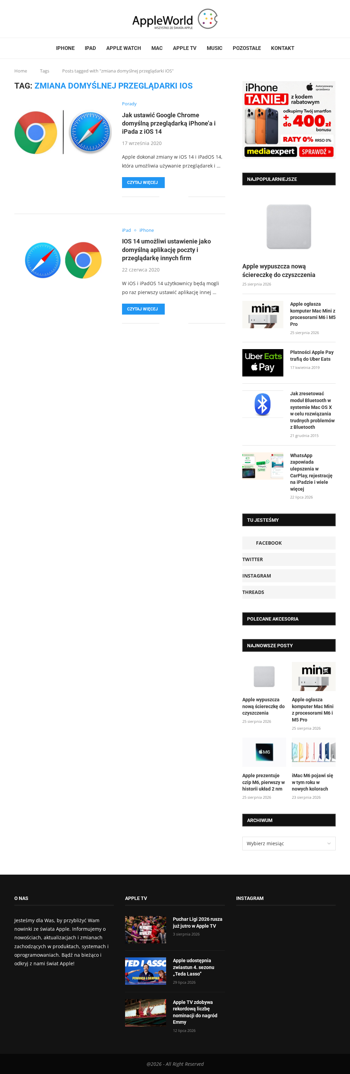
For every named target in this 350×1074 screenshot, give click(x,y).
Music (215, 48)
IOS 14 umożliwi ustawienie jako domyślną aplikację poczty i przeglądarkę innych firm (166, 250)
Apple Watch (123, 48)
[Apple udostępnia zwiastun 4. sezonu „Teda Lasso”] (145, 971)
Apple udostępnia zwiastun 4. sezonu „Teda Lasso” (193, 967)
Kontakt (282, 48)
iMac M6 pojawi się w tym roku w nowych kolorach (312, 782)
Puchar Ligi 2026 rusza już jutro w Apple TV (198, 922)
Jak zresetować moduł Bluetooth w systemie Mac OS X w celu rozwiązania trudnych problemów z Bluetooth (312, 410)
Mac (157, 48)
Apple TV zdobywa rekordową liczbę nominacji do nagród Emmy (195, 1012)
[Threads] (31, 18)
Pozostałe (247, 48)
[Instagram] (27, 18)
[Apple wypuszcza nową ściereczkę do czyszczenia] (289, 227)
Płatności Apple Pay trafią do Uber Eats (312, 355)
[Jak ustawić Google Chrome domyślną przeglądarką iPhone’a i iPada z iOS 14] (63, 133)
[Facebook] (17, 18)
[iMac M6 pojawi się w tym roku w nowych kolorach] (314, 752)
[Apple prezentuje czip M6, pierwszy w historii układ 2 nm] (264, 752)
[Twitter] (23, 18)
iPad (90, 48)
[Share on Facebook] (169, 197)
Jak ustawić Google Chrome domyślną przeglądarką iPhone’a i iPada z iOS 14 (169, 123)
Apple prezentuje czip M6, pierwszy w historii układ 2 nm (263, 782)
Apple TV (185, 48)
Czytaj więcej (142, 182)
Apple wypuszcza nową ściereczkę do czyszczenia (278, 270)
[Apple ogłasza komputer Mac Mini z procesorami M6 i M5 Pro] (262, 314)
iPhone (65, 48)
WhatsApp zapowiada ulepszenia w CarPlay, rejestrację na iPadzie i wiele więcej (311, 472)
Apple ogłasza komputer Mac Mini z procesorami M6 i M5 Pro (313, 314)
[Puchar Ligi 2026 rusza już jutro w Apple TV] (145, 929)
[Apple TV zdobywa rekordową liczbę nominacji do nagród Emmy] (145, 1012)
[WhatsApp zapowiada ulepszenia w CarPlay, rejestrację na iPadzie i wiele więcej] (262, 466)
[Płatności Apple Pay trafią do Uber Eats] (262, 362)
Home (20, 71)
